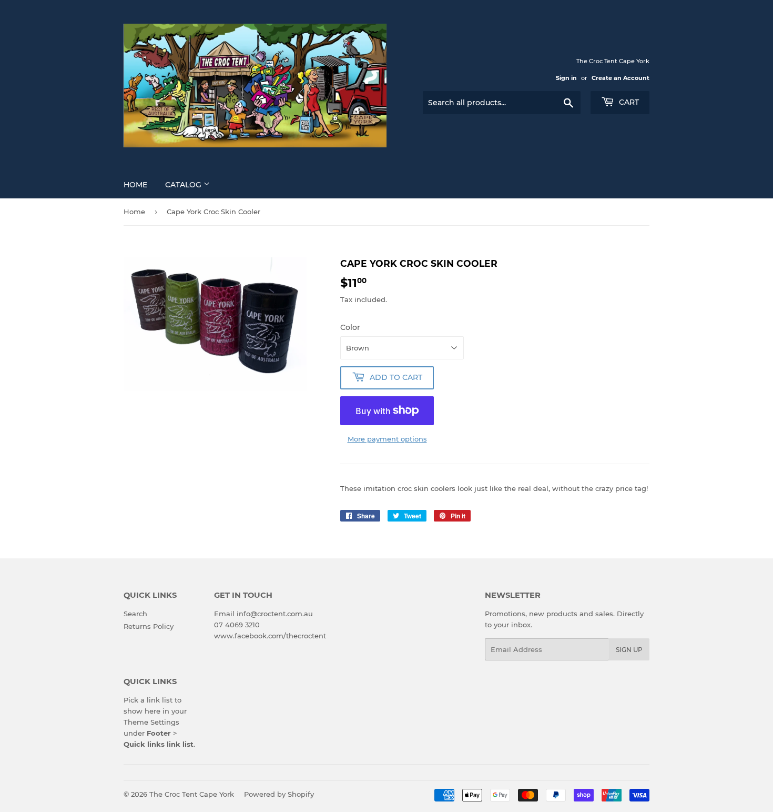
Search (135, 613)
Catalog (184, 184)
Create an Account (620, 78)
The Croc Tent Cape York (191, 794)
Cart (628, 102)
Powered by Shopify (279, 794)
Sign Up (629, 650)
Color (350, 327)
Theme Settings (151, 722)
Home (135, 184)
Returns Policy (149, 626)
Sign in (566, 78)
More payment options (387, 439)
